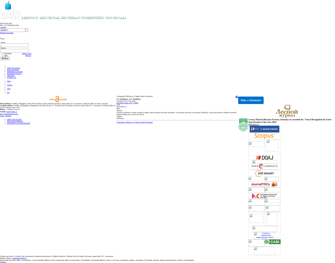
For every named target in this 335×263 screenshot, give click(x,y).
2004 (8, 89)
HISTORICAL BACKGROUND (18, 123)
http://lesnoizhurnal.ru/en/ (9, 114)
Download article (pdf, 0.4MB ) (128, 103)
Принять (3, 262)
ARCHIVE (11, 76)
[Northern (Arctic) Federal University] (10, 20)
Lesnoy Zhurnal (5, 116)
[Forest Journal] (79, 20)
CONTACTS (11, 77)
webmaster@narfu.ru (19, 258)
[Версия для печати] (236, 97)
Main (9, 81)
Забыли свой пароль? (26, 54)
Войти (2, 33)
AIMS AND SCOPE (14, 119)
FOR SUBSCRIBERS (15, 121)
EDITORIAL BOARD (15, 72)
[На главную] (8, 66)
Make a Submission (251, 100)
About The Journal (13, 68)
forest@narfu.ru (11, 112)
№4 (8, 93)
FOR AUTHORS (13, 70)
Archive (9, 85)
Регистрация (9, 33)
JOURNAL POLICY (14, 74)
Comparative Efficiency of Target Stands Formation (135, 122)
